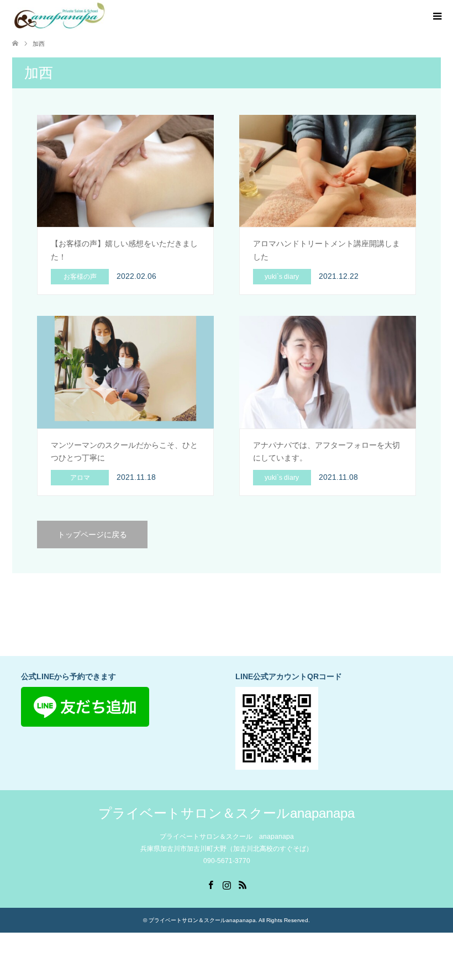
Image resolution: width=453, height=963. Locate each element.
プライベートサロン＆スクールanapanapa (226, 813)
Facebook (210, 884)
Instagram (226, 884)
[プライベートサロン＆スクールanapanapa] (59, 16)
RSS (242, 884)
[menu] (436, 16)
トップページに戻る (92, 534)
